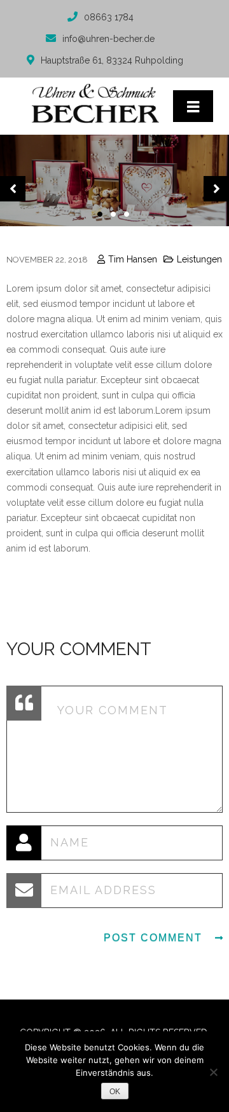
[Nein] (213, 1072)
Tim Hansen (132, 259)
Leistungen (199, 259)
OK (114, 1091)
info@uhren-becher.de (108, 39)
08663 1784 (109, 17)
